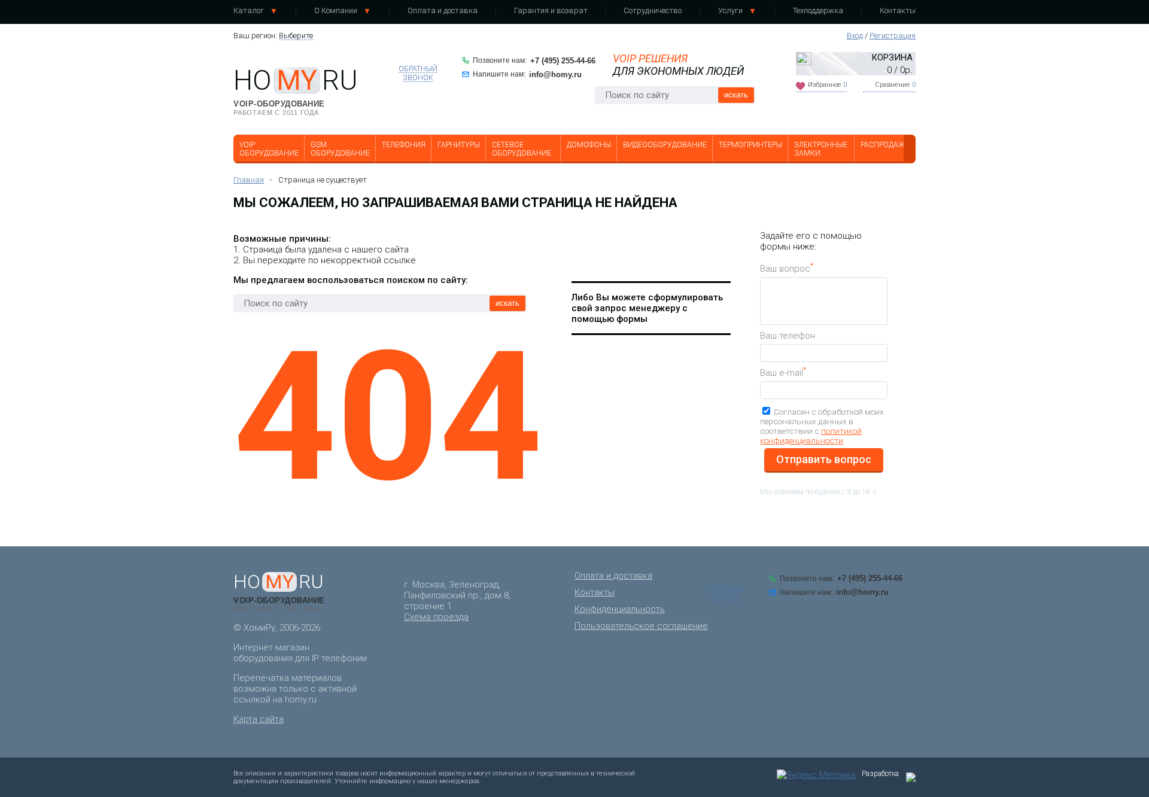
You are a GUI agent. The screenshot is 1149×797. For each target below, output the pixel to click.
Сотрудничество (653, 10)
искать (736, 94)
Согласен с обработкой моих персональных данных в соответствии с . (822, 426)
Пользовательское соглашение (641, 625)
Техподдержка (818, 10)
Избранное (827, 85)
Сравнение (895, 85)
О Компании (335, 10)
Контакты (898, 10)
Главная (248, 179)
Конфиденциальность (619, 609)
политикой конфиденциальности (811, 435)
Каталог (248, 10)
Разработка (880, 773)
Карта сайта (258, 719)
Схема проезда (436, 617)
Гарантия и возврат (551, 10)
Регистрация (893, 35)
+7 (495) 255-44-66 (562, 60)
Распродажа (885, 145)
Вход (855, 35)
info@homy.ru (555, 74)
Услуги (730, 10)
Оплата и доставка (443, 10)
